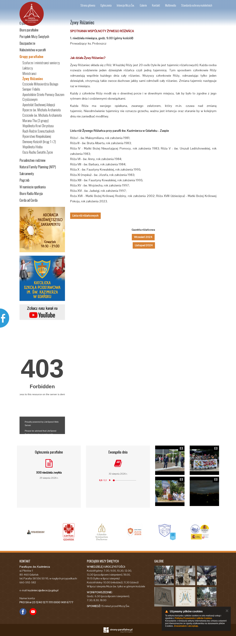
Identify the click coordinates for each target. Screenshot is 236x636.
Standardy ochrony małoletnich (196, 5)
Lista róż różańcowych (85, 215)
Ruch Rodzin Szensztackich (38, 131)
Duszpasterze (27, 43)
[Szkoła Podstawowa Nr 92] (167, 532)
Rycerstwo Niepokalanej (36, 136)
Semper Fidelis (31, 89)
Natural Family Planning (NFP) (38, 166)
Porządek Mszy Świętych (34, 36)
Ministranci (29, 73)
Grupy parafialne (31, 56)
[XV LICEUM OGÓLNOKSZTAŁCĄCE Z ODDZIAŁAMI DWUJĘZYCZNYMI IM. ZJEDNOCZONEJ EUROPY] (200, 532)
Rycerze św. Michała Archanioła (41, 109)
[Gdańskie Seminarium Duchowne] (101, 532)
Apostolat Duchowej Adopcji (38, 104)
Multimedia (170, 5)
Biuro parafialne (29, 29)
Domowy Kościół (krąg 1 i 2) (39, 141)
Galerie (143, 5)
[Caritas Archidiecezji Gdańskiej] (68, 532)
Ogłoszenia (106, 5)
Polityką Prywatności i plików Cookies (193, 618)
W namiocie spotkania (33, 186)
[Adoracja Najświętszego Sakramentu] (42, 229)
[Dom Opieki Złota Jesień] (134, 532)
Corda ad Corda (28, 200)
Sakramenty (27, 173)
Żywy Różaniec (32, 78)
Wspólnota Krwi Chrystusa (38, 125)
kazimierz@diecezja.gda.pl (43, 590)
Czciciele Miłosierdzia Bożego (40, 83)
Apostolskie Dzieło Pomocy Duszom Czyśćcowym (43, 97)
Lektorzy (27, 68)
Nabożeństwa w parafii (33, 49)
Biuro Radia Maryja (31, 193)
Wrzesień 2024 (143, 237)
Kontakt (156, 5)
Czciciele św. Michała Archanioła (42, 115)
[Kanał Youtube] (42, 312)
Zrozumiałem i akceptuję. (186, 626)
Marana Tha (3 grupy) (35, 120)
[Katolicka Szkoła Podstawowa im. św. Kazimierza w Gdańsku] (42, 278)
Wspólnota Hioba (32, 146)
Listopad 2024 (144, 245)
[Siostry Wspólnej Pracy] (35, 532)
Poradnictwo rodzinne (32, 160)
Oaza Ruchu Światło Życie (37, 152)
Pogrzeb (24, 180)
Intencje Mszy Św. (126, 5)
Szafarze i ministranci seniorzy (41, 62)
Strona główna (88, 5)
